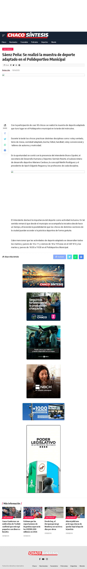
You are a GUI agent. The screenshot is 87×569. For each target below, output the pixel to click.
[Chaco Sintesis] (28, 36)
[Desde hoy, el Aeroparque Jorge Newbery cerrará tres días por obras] (54, 512)
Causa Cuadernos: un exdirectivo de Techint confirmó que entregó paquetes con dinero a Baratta (11, 526)
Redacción (6, 70)
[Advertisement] (43, 16)
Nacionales (8, 49)
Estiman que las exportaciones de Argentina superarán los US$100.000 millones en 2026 (31, 526)
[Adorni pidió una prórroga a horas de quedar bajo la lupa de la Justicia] (75, 512)
